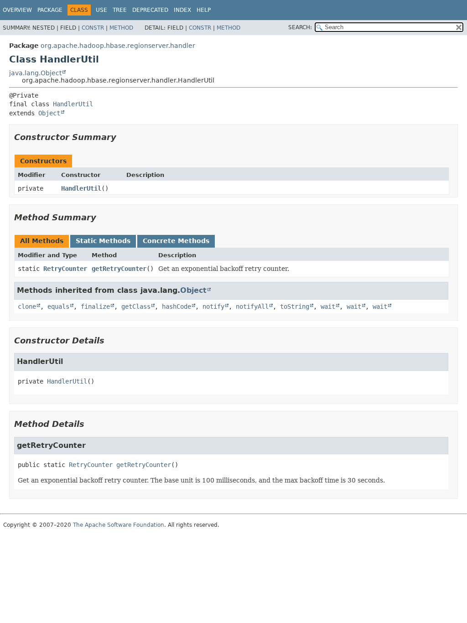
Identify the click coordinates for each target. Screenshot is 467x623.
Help (204, 10)
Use (101, 10)
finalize (95, 306)
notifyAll (252, 306)
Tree (120, 10)
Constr (93, 28)
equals (58, 306)
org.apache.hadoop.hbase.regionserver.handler (118, 45)
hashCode (176, 306)
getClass (135, 306)
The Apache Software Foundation (118, 525)
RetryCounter (65, 268)
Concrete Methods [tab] (176, 240)
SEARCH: (300, 27)
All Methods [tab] (41, 240)
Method (121, 28)
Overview (17, 10)
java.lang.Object (35, 73)
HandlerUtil (73, 104)
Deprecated (150, 10)
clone (27, 306)
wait (328, 306)
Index (182, 10)
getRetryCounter (119, 268)
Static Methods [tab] (103, 240)
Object (49, 113)
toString (294, 306)
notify (213, 306)
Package (49, 10)
